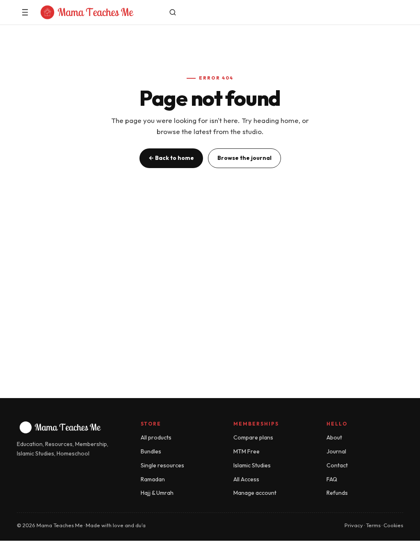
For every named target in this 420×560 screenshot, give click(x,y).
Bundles (151, 451)
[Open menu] (25, 12)
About (334, 437)
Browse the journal (244, 158)
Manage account (254, 492)
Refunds (337, 492)
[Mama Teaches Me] (98, 12)
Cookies (393, 525)
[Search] (172, 12)
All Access (246, 479)
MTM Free (246, 451)
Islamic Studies (252, 465)
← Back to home (171, 158)
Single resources (162, 465)
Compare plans (253, 437)
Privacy (354, 525)
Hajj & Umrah (157, 492)
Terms (373, 525)
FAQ (331, 479)
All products (156, 437)
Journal (336, 451)
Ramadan (153, 479)
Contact (337, 465)
